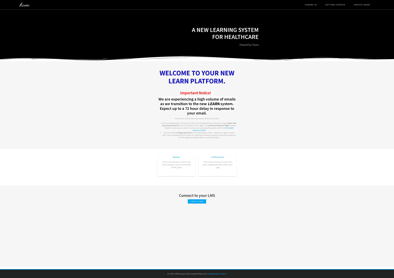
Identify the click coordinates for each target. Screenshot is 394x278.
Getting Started (335, 4)
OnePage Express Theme (216, 274)
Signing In (311, 4)
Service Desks (362, 4)
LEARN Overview (217, 157)
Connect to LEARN (197, 201)
